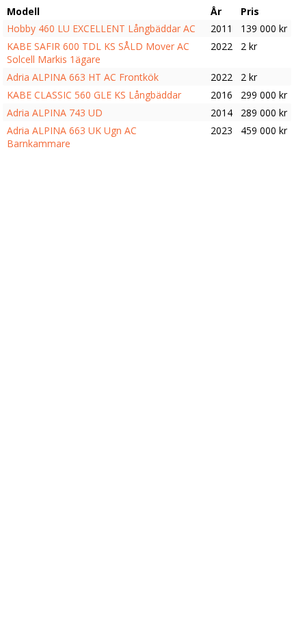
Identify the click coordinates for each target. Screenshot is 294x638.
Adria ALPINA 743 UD (55, 112)
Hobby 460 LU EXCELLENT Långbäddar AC (101, 28)
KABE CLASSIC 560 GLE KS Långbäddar (94, 94)
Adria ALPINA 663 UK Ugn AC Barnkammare (72, 137)
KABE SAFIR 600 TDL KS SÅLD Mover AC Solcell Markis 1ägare (98, 53)
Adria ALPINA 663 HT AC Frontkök (83, 77)
